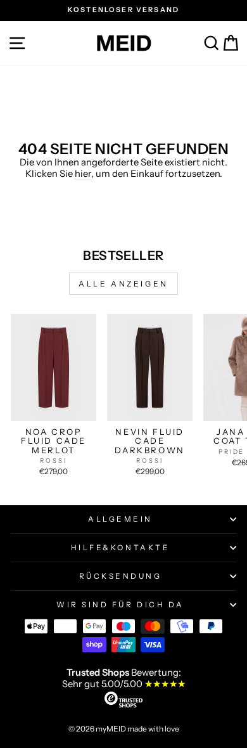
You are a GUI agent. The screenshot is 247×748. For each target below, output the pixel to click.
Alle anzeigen (123, 283)
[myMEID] (123, 43)
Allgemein (120, 519)
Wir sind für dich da (120, 604)
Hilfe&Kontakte (120, 547)
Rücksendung (120, 576)
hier (83, 173)
